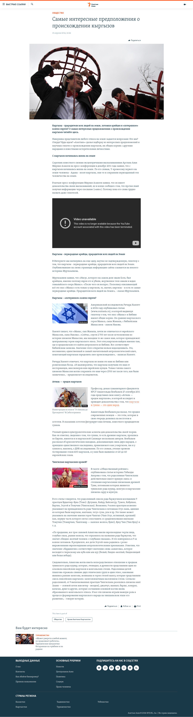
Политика (60, 677)
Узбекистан (103, 702)
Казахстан (20, 702)
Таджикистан (63, 702)
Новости (60, 667)
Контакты (20, 672)
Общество (58, 13)
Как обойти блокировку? (27, 677)
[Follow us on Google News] (130, 667)
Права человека (63, 687)
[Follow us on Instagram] (105, 667)
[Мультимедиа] (185, 4)
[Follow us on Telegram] (117, 667)
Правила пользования (26, 682)
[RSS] (136, 667)
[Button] (134, 40)
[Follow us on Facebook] (111, 667)
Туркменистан (42, 636)
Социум (59, 682)
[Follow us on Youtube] (98, 667)
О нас (18, 667)
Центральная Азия (64, 672)
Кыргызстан (21, 707)
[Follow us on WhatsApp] (123, 667)
